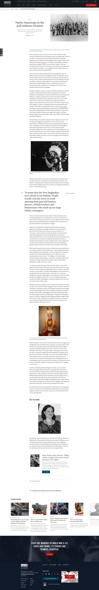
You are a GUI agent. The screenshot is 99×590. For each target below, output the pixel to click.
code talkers (43, 62)
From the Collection (15, 517)
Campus (28, 1)
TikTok (81, 1)
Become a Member (52, 564)
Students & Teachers (42, 5)
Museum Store (66, 564)
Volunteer (23, 583)
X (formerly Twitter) (79, 1)
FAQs (31, 585)
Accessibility (23, 587)
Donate (59, 564)
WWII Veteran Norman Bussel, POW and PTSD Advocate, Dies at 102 (59, 520)
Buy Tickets (45, 564)
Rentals (31, 583)
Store (24, 1)
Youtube (77, 1)
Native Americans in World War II (54, 490)
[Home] (7, 4)
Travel (20, 1)
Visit (19, 5)
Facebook (73, 1)
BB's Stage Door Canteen (42, 1)
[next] (91, 513)
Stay (23, 5)
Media (31, 578)
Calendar (34, 1)
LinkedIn (83, 1)
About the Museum (24, 578)
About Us (51, 5)
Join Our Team (23, 580)
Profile (91, 517)
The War (33, 5)
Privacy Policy (23, 585)
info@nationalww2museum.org (27, 574)
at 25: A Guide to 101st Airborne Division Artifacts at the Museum (19, 521)
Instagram (75, 1)
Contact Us (32, 580)
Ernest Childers (63, 106)
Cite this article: (36, 481)
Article (29, 19)
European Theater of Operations (39, 490)
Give (56, 5)
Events (28, 5)
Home (12, 9)
